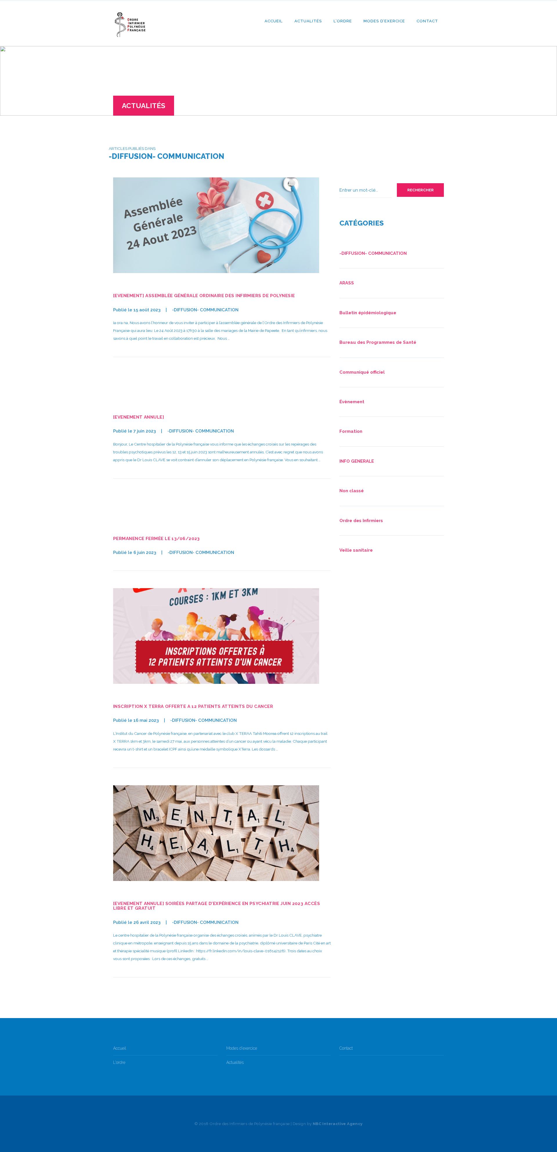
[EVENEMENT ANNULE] (138, 417)
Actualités (308, 21)
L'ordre (119, 1062)
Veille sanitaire (356, 550)
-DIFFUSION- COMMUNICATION (205, 309)
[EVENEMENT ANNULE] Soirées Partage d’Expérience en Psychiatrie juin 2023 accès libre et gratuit (216, 906)
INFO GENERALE (356, 461)
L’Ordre (343, 21)
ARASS (346, 283)
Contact (427, 21)
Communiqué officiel (362, 372)
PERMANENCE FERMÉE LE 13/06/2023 (156, 538)
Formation (350, 431)
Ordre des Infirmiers (361, 520)
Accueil (274, 21)
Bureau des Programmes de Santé (377, 342)
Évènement (351, 401)
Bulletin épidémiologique (367, 312)
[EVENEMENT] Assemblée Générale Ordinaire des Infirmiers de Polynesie (204, 295)
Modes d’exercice (384, 21)
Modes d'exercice (241, 1048)
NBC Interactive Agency (338, 1123)
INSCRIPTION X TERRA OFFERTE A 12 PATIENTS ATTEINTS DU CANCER (193, 706)
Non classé (351, 490)
